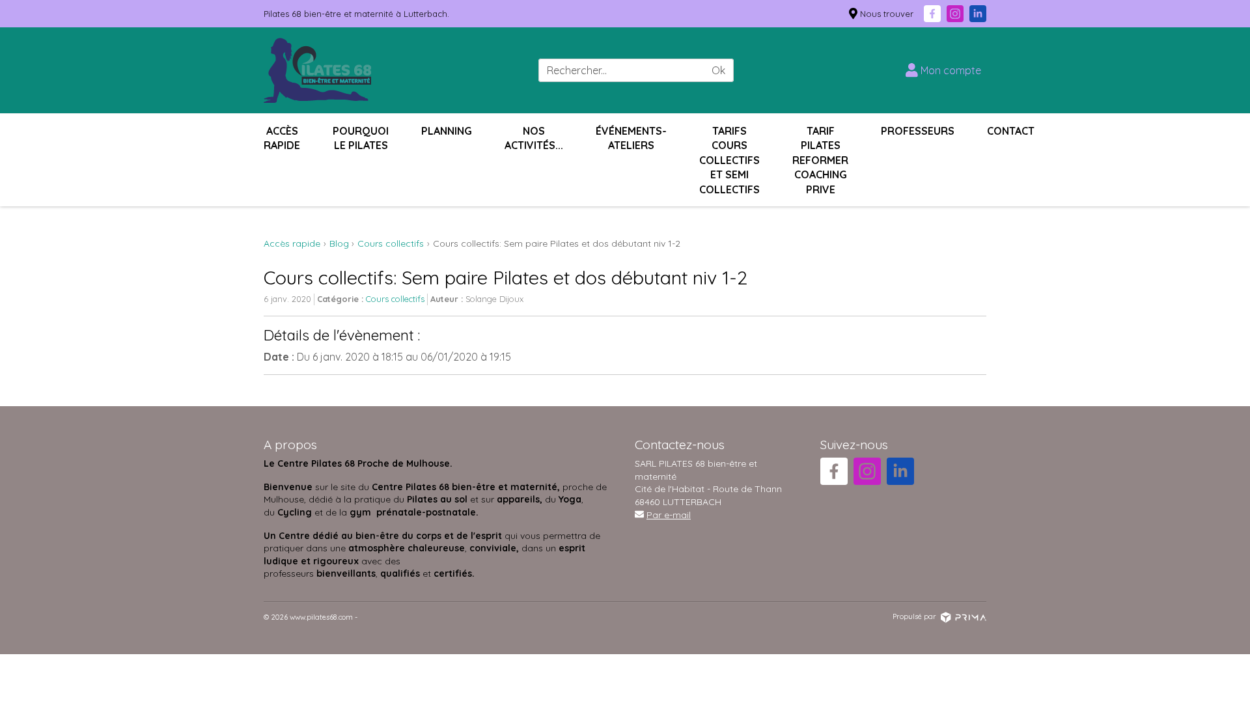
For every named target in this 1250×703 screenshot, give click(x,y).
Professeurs (917, 130)
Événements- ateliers (631, 138)
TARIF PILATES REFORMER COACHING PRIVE (820, 160)
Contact (1011, 130)
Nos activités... (534, 138)
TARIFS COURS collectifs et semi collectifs (729, 160)
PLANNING (446, 130)
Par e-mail (668, 515)
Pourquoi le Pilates (361, 138)
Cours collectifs (395, 299)
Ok (718, 70)
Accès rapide (282, 138)
